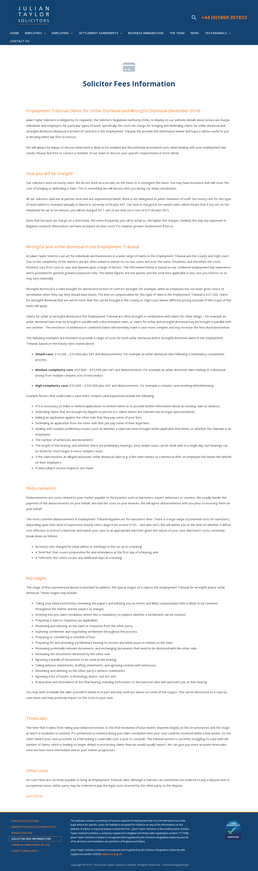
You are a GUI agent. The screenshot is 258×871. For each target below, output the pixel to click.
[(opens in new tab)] (233, 830)
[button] (194, 17)
